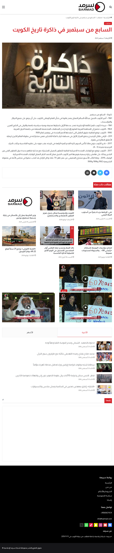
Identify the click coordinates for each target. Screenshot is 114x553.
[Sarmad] (92, 7)
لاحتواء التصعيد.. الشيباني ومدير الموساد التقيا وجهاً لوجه (70, 343)
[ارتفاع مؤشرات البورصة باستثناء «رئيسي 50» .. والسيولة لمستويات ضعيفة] (95, 235)
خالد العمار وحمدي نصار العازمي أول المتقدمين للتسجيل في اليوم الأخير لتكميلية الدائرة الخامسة (59, 250)
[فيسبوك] (106, 173)
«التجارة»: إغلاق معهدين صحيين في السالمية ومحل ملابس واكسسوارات (63, 386)
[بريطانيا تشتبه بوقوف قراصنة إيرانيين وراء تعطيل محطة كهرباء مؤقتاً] (104, 367)
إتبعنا (108, 400)
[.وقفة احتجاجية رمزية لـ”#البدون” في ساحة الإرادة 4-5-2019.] (85, 307)
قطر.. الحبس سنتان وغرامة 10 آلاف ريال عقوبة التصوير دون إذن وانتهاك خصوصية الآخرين (55, 375)
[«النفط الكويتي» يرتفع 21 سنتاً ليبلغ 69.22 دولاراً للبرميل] (19, 236)
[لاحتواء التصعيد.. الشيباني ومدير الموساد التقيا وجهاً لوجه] (104, 345)
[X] (82, 525)
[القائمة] (3, 8)
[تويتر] (100, 173)
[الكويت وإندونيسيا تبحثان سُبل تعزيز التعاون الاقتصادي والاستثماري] (57, 200)
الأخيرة (84, 332)
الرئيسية (107, 18)
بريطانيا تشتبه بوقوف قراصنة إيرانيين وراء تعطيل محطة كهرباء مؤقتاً (64, 364)
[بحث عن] (110, 8)
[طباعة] (87, 173)
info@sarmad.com (104, 519)
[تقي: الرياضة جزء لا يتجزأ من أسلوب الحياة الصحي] (95, 199)
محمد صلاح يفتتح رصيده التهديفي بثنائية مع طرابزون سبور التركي (66, 354)
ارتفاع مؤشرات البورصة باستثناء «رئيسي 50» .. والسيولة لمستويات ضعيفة (97, 250)
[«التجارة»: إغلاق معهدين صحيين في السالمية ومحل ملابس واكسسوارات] (104, 389)
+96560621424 (106, 513)
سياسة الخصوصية (104, 496)
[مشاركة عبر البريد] (94, 173)
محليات (99, 18)
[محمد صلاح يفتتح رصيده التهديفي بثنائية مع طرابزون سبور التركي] (104, 356)
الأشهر (30, 332)
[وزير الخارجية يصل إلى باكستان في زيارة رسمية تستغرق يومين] (19, 201)
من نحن (108, 487)
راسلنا (109, 500)
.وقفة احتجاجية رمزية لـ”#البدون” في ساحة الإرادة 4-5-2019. (86, 325)
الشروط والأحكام (105, 491)
